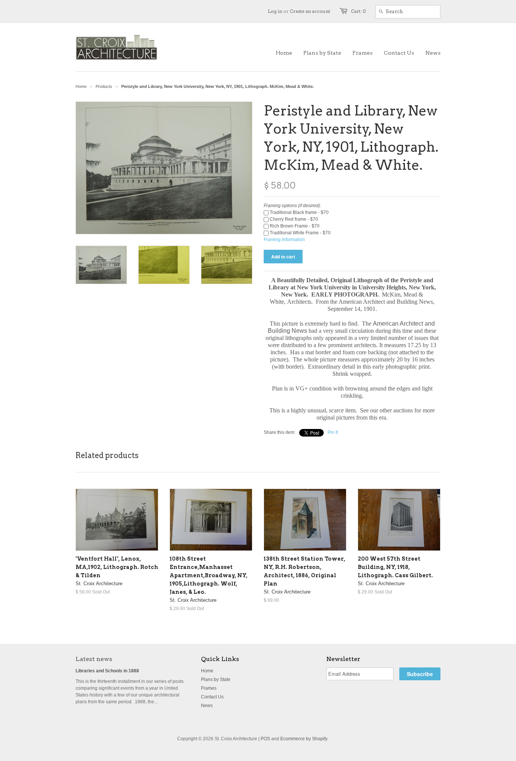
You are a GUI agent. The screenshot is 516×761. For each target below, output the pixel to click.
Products (104, 86)
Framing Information (284, 239)
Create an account (310, 11)
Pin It (333, 432)
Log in (275, 11)
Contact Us (212, 697)
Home (207, 670)
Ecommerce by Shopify (304, 738)
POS (265, 738)
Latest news (94, 659)
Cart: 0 (358, 11)
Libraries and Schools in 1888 (107, 670)
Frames (208, 688)
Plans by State (215, 679)
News (207, 705)
